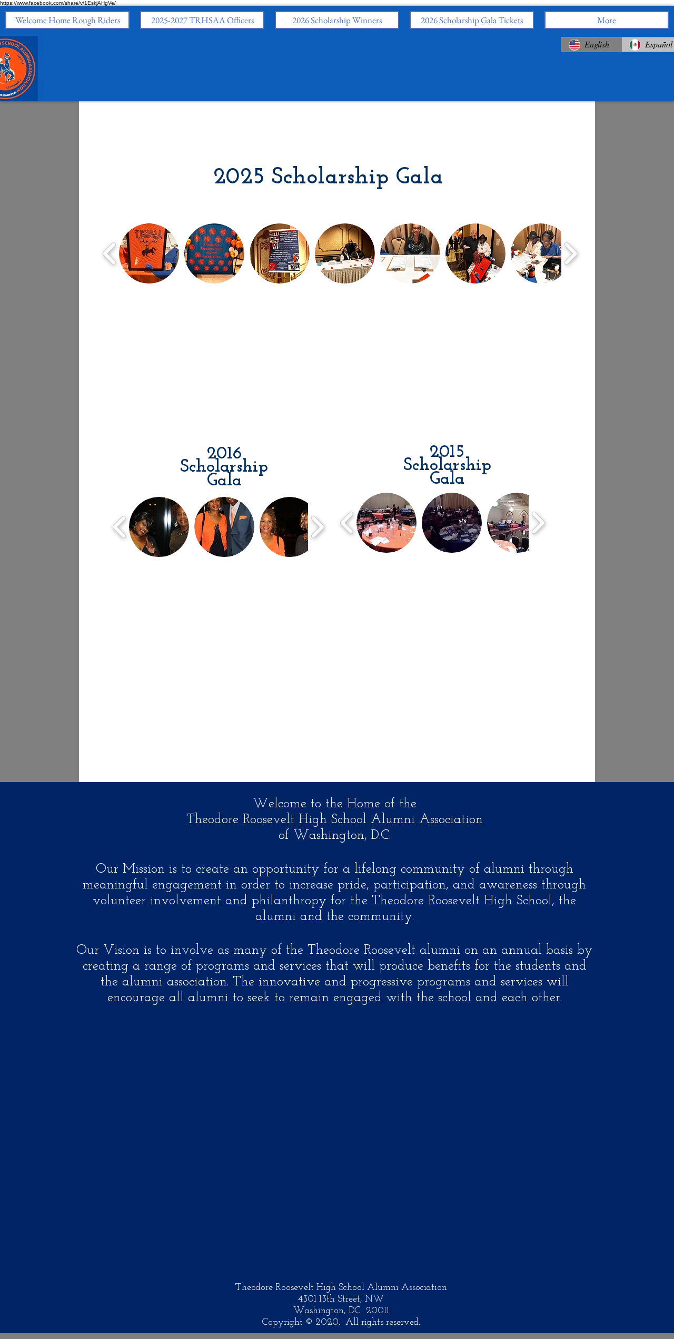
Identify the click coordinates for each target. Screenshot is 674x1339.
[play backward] (110, 253)
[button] (149, 253)
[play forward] (570, 253)
